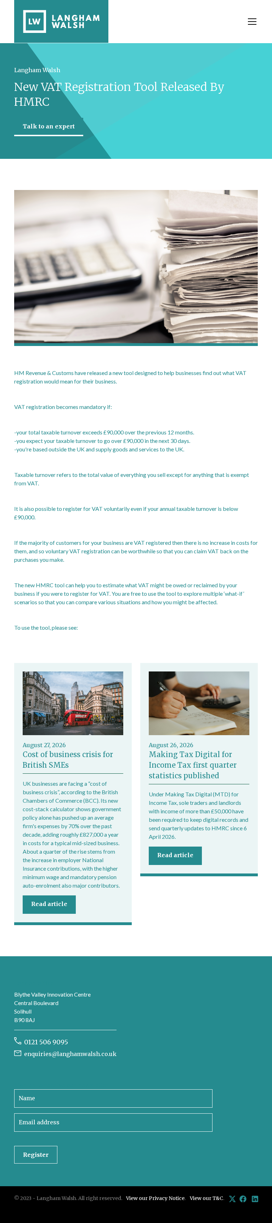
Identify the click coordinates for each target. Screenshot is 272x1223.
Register (36, 1154)
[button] (251, 21)
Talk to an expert (49, 126)
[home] (61, 21)
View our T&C (206, 1198)
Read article (49, 903)
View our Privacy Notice (155, 1198)
